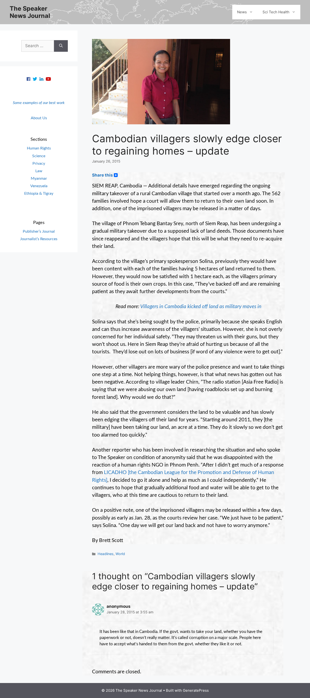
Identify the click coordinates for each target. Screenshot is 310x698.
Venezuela (38, 186)
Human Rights (39, 148)
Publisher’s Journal (39, 231)
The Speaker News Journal (30, 12)
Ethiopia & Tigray (38, 193)
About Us (39, 118)
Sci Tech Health (276, 12)
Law (38, 171)
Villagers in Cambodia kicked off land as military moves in (200, 306)
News (242, 12)
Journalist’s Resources (38, 239)
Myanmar (39, 178)
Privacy (38, 163)
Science (38, 156)
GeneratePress (196, 690)
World (120, 554)
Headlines (106, 554)
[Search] (61, 46)
